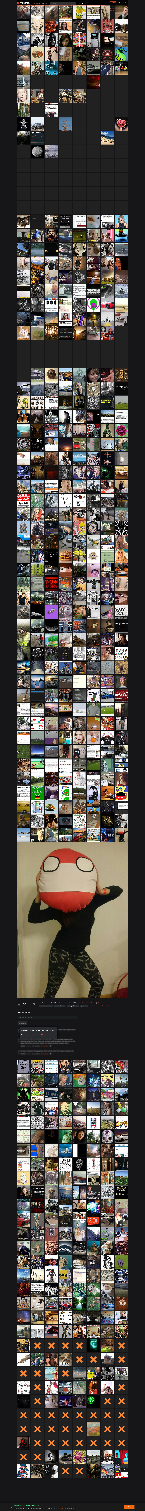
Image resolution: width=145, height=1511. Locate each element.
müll (43, 3)
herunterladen (91, 1003)
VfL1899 (53, 1003)
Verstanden (129, 1507)
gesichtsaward (44, 1006)
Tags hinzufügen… (107, 1006)
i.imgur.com (64, 1003)
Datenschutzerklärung (67, 1508)
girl (82, 1006)
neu (34, 3)
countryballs (71, 1006)
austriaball (58, 1006)
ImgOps (77, 1003)
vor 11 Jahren (43, 1003)
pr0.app (113, 2)
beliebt (38, 3)
